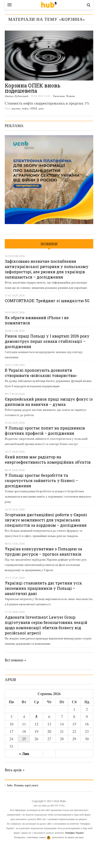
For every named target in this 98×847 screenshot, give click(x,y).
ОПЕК (33, 108)
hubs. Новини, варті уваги (49, 5)
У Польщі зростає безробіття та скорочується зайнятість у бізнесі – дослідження (41, 480)
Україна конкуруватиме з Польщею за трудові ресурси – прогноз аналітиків (43, 551)
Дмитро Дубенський (16, 96)
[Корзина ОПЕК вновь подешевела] (49, 55)
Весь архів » (14, 769)
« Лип (24, 753)
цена (41, 108)
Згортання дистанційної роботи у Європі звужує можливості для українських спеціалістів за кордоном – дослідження (46, 520)
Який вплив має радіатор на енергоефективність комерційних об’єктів (48, 459)
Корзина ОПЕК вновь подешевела (32, 88)
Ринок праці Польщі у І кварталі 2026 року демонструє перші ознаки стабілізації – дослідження (47, 341)
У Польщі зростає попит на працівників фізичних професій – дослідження (45, 430)
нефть (25, 108)
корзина (16, 108)
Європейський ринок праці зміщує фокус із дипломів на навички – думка (49, 402)
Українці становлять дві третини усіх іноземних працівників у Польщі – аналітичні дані (43, 588)
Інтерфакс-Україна (74, 832)
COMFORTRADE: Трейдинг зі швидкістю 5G (47, 300)
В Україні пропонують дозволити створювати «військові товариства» (41, 373)
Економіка (59, 96)
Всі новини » (15, 659)
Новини (70, 96)
